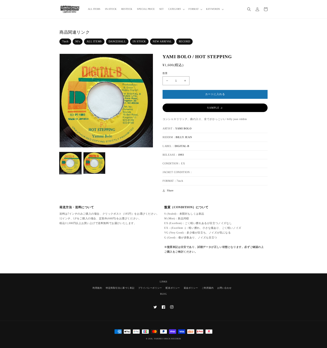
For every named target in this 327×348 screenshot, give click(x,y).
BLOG (163, 294)
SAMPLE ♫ (215, 107)
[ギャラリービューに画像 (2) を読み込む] (94, 163)
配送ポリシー (173, 288)
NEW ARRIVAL (162, 41)
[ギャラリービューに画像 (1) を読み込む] (70, 163)
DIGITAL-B (182, 146)
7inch (65, 41)
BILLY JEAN (184, 137)
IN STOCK (139, 41)
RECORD (184, 41)
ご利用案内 (208, 288)
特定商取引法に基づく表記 (120, 288)
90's (77, 41)
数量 (165, 73)
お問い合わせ (224, 288)
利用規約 (97, 288)
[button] (176, 9)
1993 (181, 154)
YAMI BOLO (183, 128)
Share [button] (170, 190)
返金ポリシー (191, 288)
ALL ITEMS (94, 41)
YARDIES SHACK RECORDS (167, 339)
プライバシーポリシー (150, 288)
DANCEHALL (117, 41)
